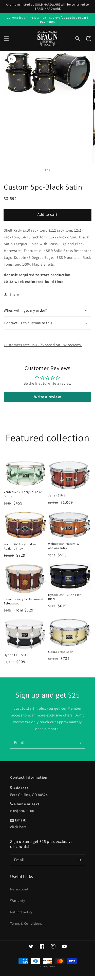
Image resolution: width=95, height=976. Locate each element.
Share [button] (14, 294)
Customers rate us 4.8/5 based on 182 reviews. (43, 344)
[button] (6, 38)
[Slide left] (36, 170)
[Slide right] (58, 170)
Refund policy (21, 912)
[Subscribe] (79, 742)
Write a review (47, 397)
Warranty (17, 900)
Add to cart (47, 214)
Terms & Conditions (26, 923)
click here (18, 826)
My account (19, 889)
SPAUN (51, 966)
